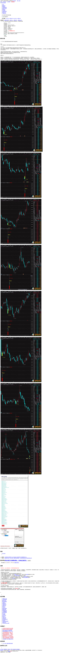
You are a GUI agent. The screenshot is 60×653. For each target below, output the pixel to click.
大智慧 (15, 574)
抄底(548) (19, 18)
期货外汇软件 (4, 8)
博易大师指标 (4, 608)
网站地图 (17, 649)
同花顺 (14, 578)
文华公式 (3, 607)
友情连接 (14, 649)
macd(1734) (8, 18)
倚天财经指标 (4, 612)
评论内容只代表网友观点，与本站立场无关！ (16, 560)
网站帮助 (5, 649)
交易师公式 (4, 622)
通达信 (25, 576)
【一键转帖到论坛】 (11, 30)
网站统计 (1, 650)
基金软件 (3, 9)
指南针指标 (4, 609)
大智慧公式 (4, 13)
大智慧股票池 (4, 599)
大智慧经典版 (17, 575)
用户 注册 (18, 0)
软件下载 (3, 553)
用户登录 (14, 0)
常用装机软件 (4, 11)
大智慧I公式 (4, 604)
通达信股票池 (4, 601)
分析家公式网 (6, 20)
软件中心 (4, 1)
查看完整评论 (16, 562)
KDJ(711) (15, 18)
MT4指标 (3, 614)
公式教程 (8, 1)
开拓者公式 (4, 618)
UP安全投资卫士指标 (5, 623)
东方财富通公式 (5, 619)
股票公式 (3, 5)
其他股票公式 (4, 610)
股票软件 (3, 6)
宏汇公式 (3, 613)
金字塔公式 (4, 615)
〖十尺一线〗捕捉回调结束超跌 (7, 643)
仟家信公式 (4, 617)
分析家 (27, 574)
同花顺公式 (4, 603)
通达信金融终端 (26, 577)
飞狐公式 (3, 602)
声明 (11, 649)
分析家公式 (4, 605)
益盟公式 (3, 606)
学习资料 (3, 10)
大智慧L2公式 (4, 598)
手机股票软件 (4, 7)
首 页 (1, 1)
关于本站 (1, 649)
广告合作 (8, 649)
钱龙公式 (3, 616)
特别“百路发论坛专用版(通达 (7, 630)
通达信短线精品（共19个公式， (8, 631)
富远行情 (3, 620)
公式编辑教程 (4, 611)
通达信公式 (4, 12)
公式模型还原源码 (5, 621)
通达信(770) (12, 18)
